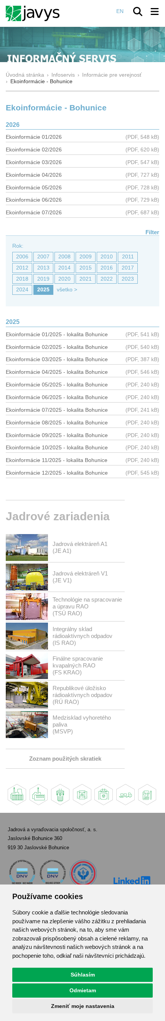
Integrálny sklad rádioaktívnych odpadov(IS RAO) (82, 636)
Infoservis (63, 75)
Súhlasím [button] (83, 975)
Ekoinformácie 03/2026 (34, 162)
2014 (64, 268)
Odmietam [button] (82, 990)
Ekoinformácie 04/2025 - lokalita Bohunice (57, 372)
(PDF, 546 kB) (142, 372)
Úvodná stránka (25, 75)
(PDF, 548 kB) (142, 137)
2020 (64, 279)
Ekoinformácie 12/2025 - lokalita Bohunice (57, 473)
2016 (107, 268)
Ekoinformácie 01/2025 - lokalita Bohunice (57, 334)
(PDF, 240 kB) (142, 385)
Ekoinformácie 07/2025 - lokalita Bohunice (57, 410)
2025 (43, 290)
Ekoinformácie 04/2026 (34, 175)
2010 (107, 257)
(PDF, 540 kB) (142, 347)
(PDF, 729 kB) (142, 200)
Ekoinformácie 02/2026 (34, 150)
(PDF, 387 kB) (142, 359)
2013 (43, 268)
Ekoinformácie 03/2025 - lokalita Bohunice (57, 359)
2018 (22, 279)
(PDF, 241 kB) (142, 410)
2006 (22, 257)
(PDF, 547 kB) (142, 162)
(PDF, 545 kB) (142, 473)
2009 (85, 257)
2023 (128, 279)
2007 (43, 257)
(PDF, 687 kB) (142, 212)
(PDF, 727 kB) (142, 175)
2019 (43, 279)
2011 (128, 257)
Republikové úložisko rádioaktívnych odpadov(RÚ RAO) (82, 695)
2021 (85, 279)
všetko (65, 290)
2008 (64, 257)
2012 (22, 268)
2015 (85, 268)
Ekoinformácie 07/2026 (34, 212)
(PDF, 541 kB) (142, 334)
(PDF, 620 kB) (142, 150)
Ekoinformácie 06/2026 (34, 200)
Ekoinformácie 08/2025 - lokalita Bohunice (57, 423)
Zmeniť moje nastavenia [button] (82, 1006)
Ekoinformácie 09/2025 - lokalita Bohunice (57, 435)
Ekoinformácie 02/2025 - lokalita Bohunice (57, 347)
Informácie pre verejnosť (112, 75)
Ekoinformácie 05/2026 (34, 188)
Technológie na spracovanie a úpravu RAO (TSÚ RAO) (87, 606)
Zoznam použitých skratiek (65, 758)
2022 (107, 279)
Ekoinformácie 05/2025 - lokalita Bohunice (57, 385)
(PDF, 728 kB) (142, 188)
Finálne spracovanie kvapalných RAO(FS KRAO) (78, 665)
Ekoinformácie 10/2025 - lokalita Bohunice (57, 447)
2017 (128, 268)
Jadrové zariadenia (58, 516)
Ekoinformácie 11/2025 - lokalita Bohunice (56, 460)
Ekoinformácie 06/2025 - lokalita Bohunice (57, 397)
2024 (22, 290)
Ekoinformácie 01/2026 (34, 137)
